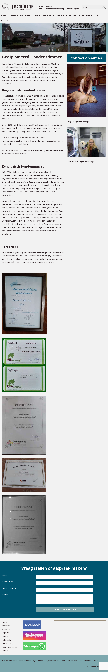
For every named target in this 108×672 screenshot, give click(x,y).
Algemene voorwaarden (55, 660)
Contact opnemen (86, 58)
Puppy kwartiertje (90, 15)
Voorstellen (25, 15)
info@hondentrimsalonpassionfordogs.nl (61, 8)
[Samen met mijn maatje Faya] (86, 156)
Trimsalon (13, 15)
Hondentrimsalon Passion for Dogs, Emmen (25, 660)
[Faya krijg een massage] (86, 116)
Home (3, 15)
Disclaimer (72, 660)
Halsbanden (58, 15)
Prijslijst (36, 15)
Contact (4, 21)
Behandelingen (73, 15)
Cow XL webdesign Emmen (95, 666)
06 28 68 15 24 (46, 6)
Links (96, 660)
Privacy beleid (85, 660)
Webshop (46, 15)
